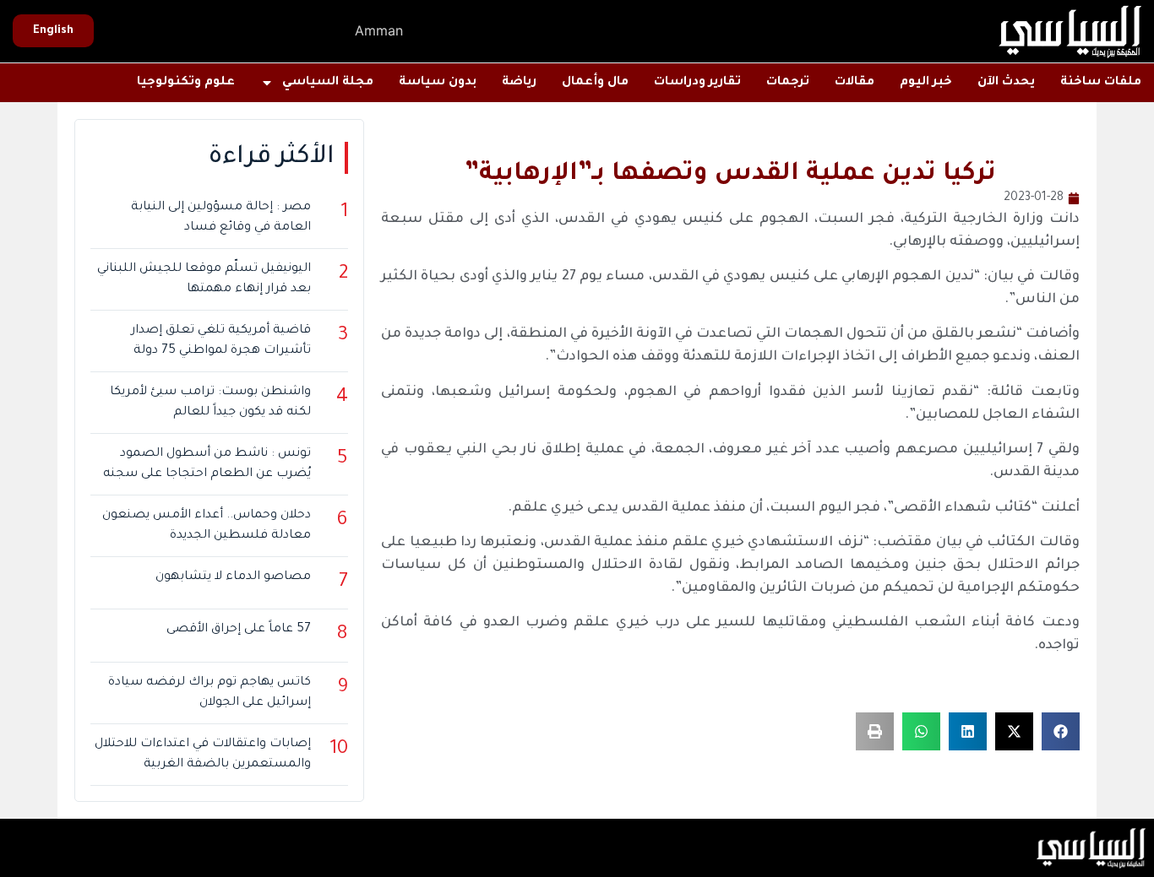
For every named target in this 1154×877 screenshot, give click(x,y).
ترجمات (787, 82)
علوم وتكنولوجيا (186, 82)
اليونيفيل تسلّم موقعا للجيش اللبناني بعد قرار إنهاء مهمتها (204, 279)
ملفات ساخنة (1100, 82)
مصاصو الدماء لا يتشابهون (233, 577)
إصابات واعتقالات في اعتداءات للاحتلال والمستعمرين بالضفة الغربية (203, 754)
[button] (1061, 731)
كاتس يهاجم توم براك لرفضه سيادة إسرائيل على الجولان (209, 693)
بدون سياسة (437, 82)
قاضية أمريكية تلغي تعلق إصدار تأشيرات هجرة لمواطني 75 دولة (221, 341)
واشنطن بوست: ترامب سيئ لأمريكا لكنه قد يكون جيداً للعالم (210, 403)
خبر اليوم (926, 82)
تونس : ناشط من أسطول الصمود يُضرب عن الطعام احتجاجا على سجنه (207, 464)
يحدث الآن (1006, 82)
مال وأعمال (595, 82)
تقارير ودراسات (697, 82)
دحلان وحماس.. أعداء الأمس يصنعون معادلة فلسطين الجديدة (206, 526)
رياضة (519, 82)
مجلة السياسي (327, 82)
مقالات (854, 82)
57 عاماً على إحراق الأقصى (238, 629)
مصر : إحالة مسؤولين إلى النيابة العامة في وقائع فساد (221, 218)
